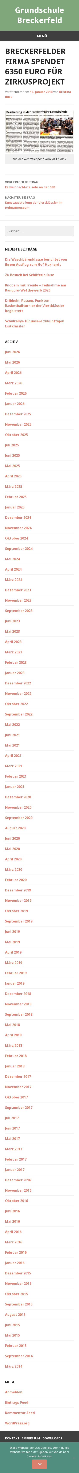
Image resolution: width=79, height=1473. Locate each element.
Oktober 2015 (16, 1294)
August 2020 (15, 828)
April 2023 (13, 641)
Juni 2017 (12, 1128)
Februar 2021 (16, 776)
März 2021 (13, 766)
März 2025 (13, 486)
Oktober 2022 (16, 704)
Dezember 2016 (18, 1180)
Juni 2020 (12, 838)
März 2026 (13, 383)
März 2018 (13, 1045)
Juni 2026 (12, 352)
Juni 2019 (12, 931)
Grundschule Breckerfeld (39, 15)
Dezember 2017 (18, 1076)
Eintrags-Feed (16, 1402)
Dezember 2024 (18, 517)
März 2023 (13, 652)
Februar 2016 (16, 1252)
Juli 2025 (12, 445)
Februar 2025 (16, 497)
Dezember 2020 (18, 797)
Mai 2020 (12, 848)
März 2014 (13, 1366)
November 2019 (18, 900)
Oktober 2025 (16, 434)
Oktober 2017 (16, 1097)
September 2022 (18, 714)
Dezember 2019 (18, 890)
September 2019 (18, 921)
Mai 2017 (12, 1138)
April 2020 (13, 859)
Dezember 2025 (18, 414)
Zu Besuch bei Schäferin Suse (29, 275)
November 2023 (18, 600)
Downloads (52, 1438)
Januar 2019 (14, 983)
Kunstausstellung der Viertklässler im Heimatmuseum (34, 202)
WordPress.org (17, 1423)
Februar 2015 (16, 1345)
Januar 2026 (14, 403)
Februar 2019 (16, 973)
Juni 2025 (12, 455)
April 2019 (13, 952)
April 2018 (13, 1035)
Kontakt (12, 1438)
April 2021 (13, 755)
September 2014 (18, 1356)
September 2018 (18, 1014)
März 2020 (13, 869)
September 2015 (18, 1304)
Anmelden (13, 1392)
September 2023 (18, 610)
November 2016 (18, 1190)
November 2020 (18, 807)
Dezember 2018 (18, 993)
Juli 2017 (12, 1118)
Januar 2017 (14, 1169)
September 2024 (18, 548)
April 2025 (13, 476)
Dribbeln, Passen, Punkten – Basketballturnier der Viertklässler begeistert (34, 305)
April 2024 (13, 569)
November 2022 (18, 693)
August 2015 (15, 1314)
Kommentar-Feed (20, 1412)
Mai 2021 (12, 745)
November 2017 (18, 1087)
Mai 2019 (12, 942)
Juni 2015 (12, 1325)
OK (39, 1464)
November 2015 (18, 1283)
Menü (42, 36)
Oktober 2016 (16, 1200)
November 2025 (18, 424)
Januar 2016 (14, 1262)
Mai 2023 (12, 631)
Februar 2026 (16, 393)
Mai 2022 (12, 724)
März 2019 (13, 962)
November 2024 (18, 528)
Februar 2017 (16, 1159)
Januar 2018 (14, 1066)
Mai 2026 (12, 362)
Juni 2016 (12, 1211)
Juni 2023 (12, 621)
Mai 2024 (12, 559)
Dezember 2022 (18, 683)
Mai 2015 (12, 1335)
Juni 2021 (12, 735)
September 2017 (18, 1107)
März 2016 (13, 1242)
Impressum (31, 1438)
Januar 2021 (14, 786)
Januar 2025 (14, 507)
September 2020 (18, 817)
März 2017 (13, 1149)
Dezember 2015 (18, 1273)
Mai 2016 (12, 1221)
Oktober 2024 (16, 538)
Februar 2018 (16, 1055)
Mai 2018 (12, 1024)
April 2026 (13, 372)
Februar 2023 (16, 662)
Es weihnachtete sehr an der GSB (30, 184)
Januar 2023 (14, 672)
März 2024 (13, 579)
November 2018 (18, 1004)
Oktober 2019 (16, 911)
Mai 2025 (12, 465)
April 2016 (13, 1231)
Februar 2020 (16, 880)
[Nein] (74, 1458)
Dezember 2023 (18, 590)
